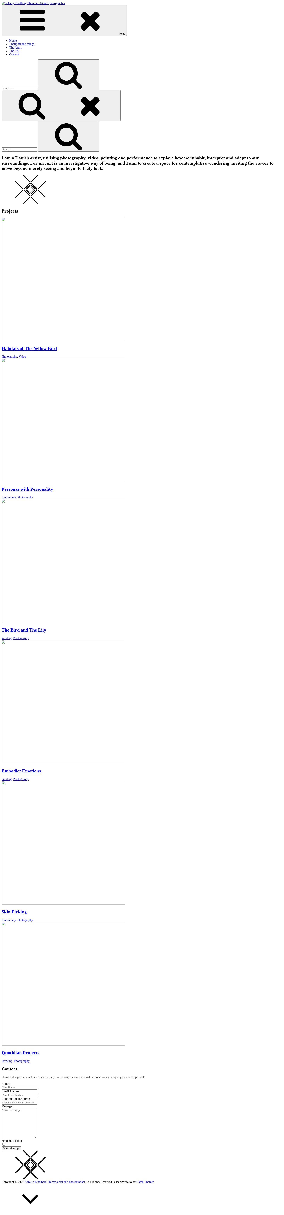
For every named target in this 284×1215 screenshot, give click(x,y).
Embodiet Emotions (21, 770)
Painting (7, 638)
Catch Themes (145, 1181)
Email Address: (11, 1091)
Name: (6, 1083)
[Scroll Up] (31, 1211)
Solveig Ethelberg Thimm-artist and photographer (55, 1181)
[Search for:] (20, 87)
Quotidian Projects (20, 1052)
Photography (9, 356)
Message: (7, 1106)
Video (22, 356)
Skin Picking (14, 911)
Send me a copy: (12, 1140)
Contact (14, 54)
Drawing (7, 1061)
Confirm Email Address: (16, 1098)
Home (13, 40)
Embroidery (9, 497)
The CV (14, 51)
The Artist (15, 47)
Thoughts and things (21, 44)
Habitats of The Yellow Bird (29, 348)
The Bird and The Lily (24, 630)
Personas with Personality (27, 489)
